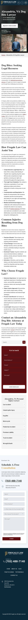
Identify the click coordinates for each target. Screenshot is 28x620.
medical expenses (15, 209)
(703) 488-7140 (7, 31)
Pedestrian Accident (9, 427)
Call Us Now (4, 30)
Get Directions (7, 586)
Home (3, 55)
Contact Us (14, 575)
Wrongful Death (7, 443)
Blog (20, 569)
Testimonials (19, 572)
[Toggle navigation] (25, 2)
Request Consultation (9, 26)
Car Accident (7, 404)
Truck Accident (7, 438)
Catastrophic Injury (9, 410)
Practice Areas (9, 572)
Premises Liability (8, 432)
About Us (14, 569)
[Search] (23, 342)
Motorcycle (6, 421)
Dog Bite (5, 415)
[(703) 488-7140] (22, 2)
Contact (12, 329)
